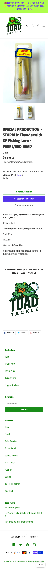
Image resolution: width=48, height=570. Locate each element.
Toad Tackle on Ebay (12, 484)
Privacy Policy (10, 363)
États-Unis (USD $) (17, 536)
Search (7, 434)
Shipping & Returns (12, 385)
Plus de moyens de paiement (24, 205)
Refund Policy (10, 371)
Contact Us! (30, 521)
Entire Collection (11, 441)
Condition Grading (11, 455)
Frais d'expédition (9, 162)
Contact (8, 476)
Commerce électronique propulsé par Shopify (30, 561)
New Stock (9, 491)
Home (7, 356)
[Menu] (43, 26)
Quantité (5, 178)
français (33, 536)
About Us (8, 469)
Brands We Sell (10, 448)
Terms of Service (11, 378)
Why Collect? (9, 462)
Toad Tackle (12, 561)
